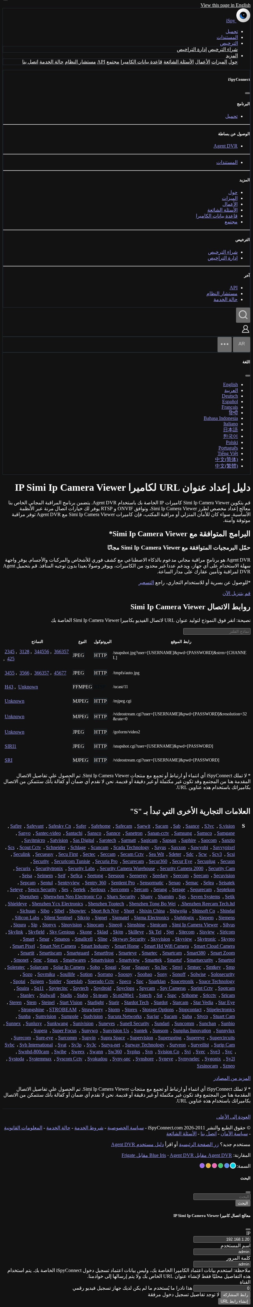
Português (228, 448)
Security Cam (221, 868)
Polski (232, 442)
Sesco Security (42, 889)
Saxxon (178, 847)
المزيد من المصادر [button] (232, 1078)
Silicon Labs (27, 917)
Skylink (15, 931)
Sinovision (71, 924)
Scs (11, 847)
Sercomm (119, 889)
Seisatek (227, 882)
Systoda (16, 1058)
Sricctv (209, 995)
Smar (44, 939)
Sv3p (76, 1044)
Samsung (183, 833)
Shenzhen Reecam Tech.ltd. (207, 903)
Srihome (189, 995)
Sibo (44, 910)
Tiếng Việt (228, 453)
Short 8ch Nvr (105, 910)
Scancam (99, 847)
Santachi (74, 833)
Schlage (78, 847)
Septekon (226, 889)
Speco (125, 981)
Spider (55, 981)
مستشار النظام (80, 61)
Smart (28, 939)
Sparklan (157, 981)
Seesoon (116, 875)
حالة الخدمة (51, 61)
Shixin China (152, 910)
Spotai (19, 981)
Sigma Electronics (151, 917)
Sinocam (95, 924)
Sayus (160, 847)
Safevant (35, 826)
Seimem (45, 875)
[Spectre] (232, 1165)
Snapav (142, 967)
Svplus (133, 1051)
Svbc (10, 1044)
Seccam (107, 854)
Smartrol (226, 960)
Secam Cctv (132, 854)
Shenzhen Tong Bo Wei (152, 903)
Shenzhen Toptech (106, 903)
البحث (243, 1203)
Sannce (113, 833)
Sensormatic (152, 882)
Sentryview (69, 882)
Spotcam (226, 988)
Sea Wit (156, 854)
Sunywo (89, 1030)
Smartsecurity (200, 960)
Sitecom (186, 931)
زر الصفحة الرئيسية (199, 1144)
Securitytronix (49, 868)
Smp (230, 967)
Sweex (78, 1051)
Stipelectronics (220, 1009)
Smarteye (127, 952)
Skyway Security (129, 939)
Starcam (180, 1002)
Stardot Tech (136, 1002)
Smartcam (172, 952)
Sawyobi (199, 847)
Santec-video (48, 833)
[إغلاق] (247, 93)
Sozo (27, 974)
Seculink (21, 854)
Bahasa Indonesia (221, 418)
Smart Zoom (222, 952)
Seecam (201, 875)
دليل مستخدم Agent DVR (137, 1144)
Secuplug (206, 861)
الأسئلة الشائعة (179, 61)
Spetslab (74, 981)
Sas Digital (83, 840)
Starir (114, 1002)
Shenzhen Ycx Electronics (57, 903)
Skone (86, 931)
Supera (40, 1030)
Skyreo (228, 939)
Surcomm (67, 1037)
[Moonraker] (226, 1165)
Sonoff (178, 974)
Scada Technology (131, 847)
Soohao (144, 974)
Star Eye (226, 1002)
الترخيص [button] (229, 43)
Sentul (46, 882)
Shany (146, 896)
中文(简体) (226, 459)
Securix (23, 868)
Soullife (67, 974)
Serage (178, 889)
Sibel (59, 910)
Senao (174, 882)
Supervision (141, 1037)
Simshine (136, 924)
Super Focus (64, 1030)
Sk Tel (155, 931)
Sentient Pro (123, 882)
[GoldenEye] (208, 1165)
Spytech (81, 988)
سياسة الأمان (234, 1133)
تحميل (232, 31)
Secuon (227, 861)
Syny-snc (121, 1058)
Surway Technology (144, 1044)
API (101, 61)
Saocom (209, 840)
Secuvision (224, 875)
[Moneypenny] (214, 1165)
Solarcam (39, 967)
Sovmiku (46, 974)
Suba (187, 1016)
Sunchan (207, 1023)
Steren (15, 1002)
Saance (192, 826)
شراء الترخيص (223, 49)
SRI (8, 760)
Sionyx (49, 924)
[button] (245, 333)
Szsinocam (207, 1065)
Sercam (141, 889)
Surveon (177, 1044)
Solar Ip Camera (69, 967)
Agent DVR (226, 146)
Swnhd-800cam (33, 1051)
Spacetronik (182, 981)
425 (11, 658)
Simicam (158, 924)
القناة (245, 1282)
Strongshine (32, 1009)
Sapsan (169, 840)
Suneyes (106, 1023)
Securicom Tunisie (72, 861)
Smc (37, 960)
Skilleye (136, 931)
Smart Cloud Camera (214, 946)
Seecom (181, 875)
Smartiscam (50, 952)
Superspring (169, 1037)
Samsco (204, 833)
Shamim (166, 896)
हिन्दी (233, 412)
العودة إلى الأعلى (233, 1116)
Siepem (206, 917)
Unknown (28, 686)
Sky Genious (62, 931)
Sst (159, 995)
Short (129, 910)
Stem (31, 1002)
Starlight (95, 1002)
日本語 (230, 429)
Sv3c (91, 1044)
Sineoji (115, 924)
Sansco (94, 833)
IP (248, 1233)
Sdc (189, 854)
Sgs (182, 896)
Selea (208, 882)
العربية (231, 390)
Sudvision (93, 1016)
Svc (228, 1051)
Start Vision (71, 1002)
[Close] (248, 1229)
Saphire (188, 840)
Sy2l (230, 1058)
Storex (131, 1009)
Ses (64, 889)
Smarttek (153, 960)
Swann (96, 1051)
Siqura (19, 924)
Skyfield (36, 931)
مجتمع (112, 61)
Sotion (86, 974)
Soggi (110, 967)
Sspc (171, 995)
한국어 (230, 436)
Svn (149, 1051)
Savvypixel (224, 847)
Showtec (77, 910)
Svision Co (168, 1051)
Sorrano (105, 974)
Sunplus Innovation (192, 1030)
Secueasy (44, 854)
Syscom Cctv (69, 1058)
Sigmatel (120, 917)
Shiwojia (178, 910)
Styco (202, 1016)
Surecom (22, 1037)
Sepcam (27, 882)
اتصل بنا (30, 61)
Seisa (27, 875)
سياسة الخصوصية (125, 1127)
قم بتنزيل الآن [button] (236, 593)
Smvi (177, 967)
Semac (191, 882)
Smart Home (126, 946)
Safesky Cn (59, 826)
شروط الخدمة (88, 1127)
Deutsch (230, 396)
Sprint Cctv (202, 988)
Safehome (100, 826)
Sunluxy (34, 1023)
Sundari (161, 1023)
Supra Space (113, 1037)
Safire (16, 826)
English (230, 384)
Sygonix (213, 1058)
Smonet (21, 960)
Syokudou (97, 1058)
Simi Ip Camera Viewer (195, 924)
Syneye (166, 1058)
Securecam (133, 861)
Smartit (27, 952)
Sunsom (160, 1030)
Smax (52, 960)
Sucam (170, 1016)
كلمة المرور (238, 1258)
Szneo (229, 1065)
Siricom (227, 931)
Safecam (123, 826)
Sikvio (83, 917)
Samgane (226, 833)
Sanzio (228, 840)
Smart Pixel (23, 946)
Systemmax (40, 1058)
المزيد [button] (232, 55)
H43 (9, 686)
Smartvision (102, 960)
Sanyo (24, 833)
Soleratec (16, 967)
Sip (34, 924)
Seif (61, 875)
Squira (22, 988)
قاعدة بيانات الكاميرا (141, 61)
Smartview (129, 960)
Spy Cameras (173, 988)
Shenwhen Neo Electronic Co (73, 896)
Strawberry (92, 1009)
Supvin (89, 1037)
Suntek (140, 1030)
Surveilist (200, 1044)
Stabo (82, 995)
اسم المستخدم (236, 1245)
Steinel (48, 1002)
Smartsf (174, 960)
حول (233, 61)
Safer (81, 826)
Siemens (226, 917)
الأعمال (202, 61)
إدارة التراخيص (192, 49)
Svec (200, 1051)
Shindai (227, 910)
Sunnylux (225, 1030)
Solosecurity (223, 974)
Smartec (149, 952)
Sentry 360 (95, 882)
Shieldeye (17, 903)
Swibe (60, 1051)
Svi (187, 1051)
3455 (10, 672)
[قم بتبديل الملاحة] (225, 344)
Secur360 (158, 861)
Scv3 (217, 854)
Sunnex (13, 1023)
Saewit (143, 826)
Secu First (68, 854)
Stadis (66, 995)
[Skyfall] (220, 1165)
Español (230, 401)
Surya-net (110, 1044)
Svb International (36, 1044)
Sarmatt (128, 840)
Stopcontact (190, 1009)
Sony (162, 974)
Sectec (89, 854)
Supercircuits (222, 1037)
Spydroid (102, 988)
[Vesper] (202, 1165)
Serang (160, 889)
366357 (61, 651)
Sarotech (107, 840)
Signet (101, 917)
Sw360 (115, 1051)
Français (230, 407)
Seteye (16, 889)
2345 (10, 651)
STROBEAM (63, 1009)
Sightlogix (184, 917)
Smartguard (78, 952)
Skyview (183, 939)
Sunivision (83, 1023)
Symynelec (189, 1058)
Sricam (228, 995)
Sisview (207, 931)
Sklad (102, 931)
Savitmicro (34, 840)
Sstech (145, 995)
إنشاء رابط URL (234, 1301)
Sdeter (175, 854)
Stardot (161, 1002)
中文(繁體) (226, 465)
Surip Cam (224, 1044)
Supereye (195, 1037)
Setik (230, 896)
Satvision (59, 840)
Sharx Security (121, 896)
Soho (95, 967)
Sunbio (228, 1023)
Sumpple (69, 1016)
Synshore (144, 1058)
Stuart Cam (224, 1016)
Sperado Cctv (101, 981)
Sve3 (215, 1051)
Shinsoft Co (203, 910)
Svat (62, 1044)
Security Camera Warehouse (127, 868)
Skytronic (206, 939)
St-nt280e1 (123, 995)
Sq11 (39, 988)
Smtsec (194, 967)
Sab (176, 826)
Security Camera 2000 (181, 868)
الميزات (219, 61)
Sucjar (153, 1016)
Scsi (231, 854)
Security (41, 861)
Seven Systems (205, 896)
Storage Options (158, 1009)
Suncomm (184, 1023)
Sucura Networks (125, 1016)
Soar (125, 967)
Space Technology (217, 981)
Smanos (62, 939)
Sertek (79, 889)
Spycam (147, 988)
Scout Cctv (30, 847)
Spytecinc (58, 988)
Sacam (161, 826)
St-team (100, 995)
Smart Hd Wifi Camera (166, 946)
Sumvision (45, 1016)
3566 (24, 672)
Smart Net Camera (58, 946)
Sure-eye (44, 1037)
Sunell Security (134, 1023)
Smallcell (84, 939)
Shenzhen (29, 896)
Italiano (230, 423)
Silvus (229, 924)
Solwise (198, 974)
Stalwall (47, 995)
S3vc (209, 826)
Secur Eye (182, 861)
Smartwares (74, 960)
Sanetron (134, 833)
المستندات (227, 37)
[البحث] (243, 315)
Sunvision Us (116, 1030)
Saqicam (149, 840)
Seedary (160, 875)
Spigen (37, 981)
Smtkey (213, 967)
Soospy (125, 974)
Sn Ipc (161, 967)
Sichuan (27, 910)
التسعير (146, 582)
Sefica (76, 875)
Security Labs (81, 868)
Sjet (170, 931)
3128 (24, 651)
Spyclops (125, 988)
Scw (202, 854)
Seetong (95, 875)
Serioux (98, 889)
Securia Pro (106, 861)
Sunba (24, 1016)
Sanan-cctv (158, 833)
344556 (41, 651)
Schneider (55, 847)
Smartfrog (104, 952)
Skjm (118, 931)
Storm (114, 1009)
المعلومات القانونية (23, 1127)
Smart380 (196, 952)
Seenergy (138, 875)
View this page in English (226, 5)
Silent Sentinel (58, 917)
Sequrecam (201, 889)
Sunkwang (57, 1023)
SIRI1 (10, 746)
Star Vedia (203, 1002)
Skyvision (160, 939)
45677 (60, 672)
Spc (139, 981)
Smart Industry (95, 946)
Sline (102, 939)
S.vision (227, 826)
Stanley (27, 995)
